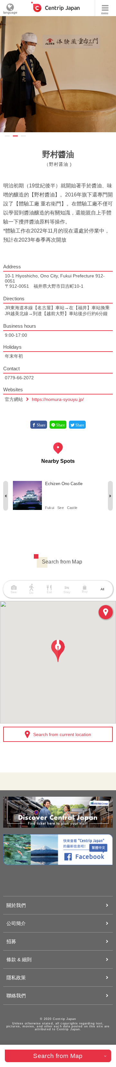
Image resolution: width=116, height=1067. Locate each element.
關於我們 (16, 905)
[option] (58, 74)
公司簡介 (16, 923)
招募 (11, 941)
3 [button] (23, 135)
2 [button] (15, 135)
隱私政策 (16, 977)
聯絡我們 (16, 995)
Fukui (49, 508)
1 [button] (7, 135)
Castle (72, 508)
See (60, 508)
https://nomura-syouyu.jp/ (58, 399)
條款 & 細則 (19, 959)
